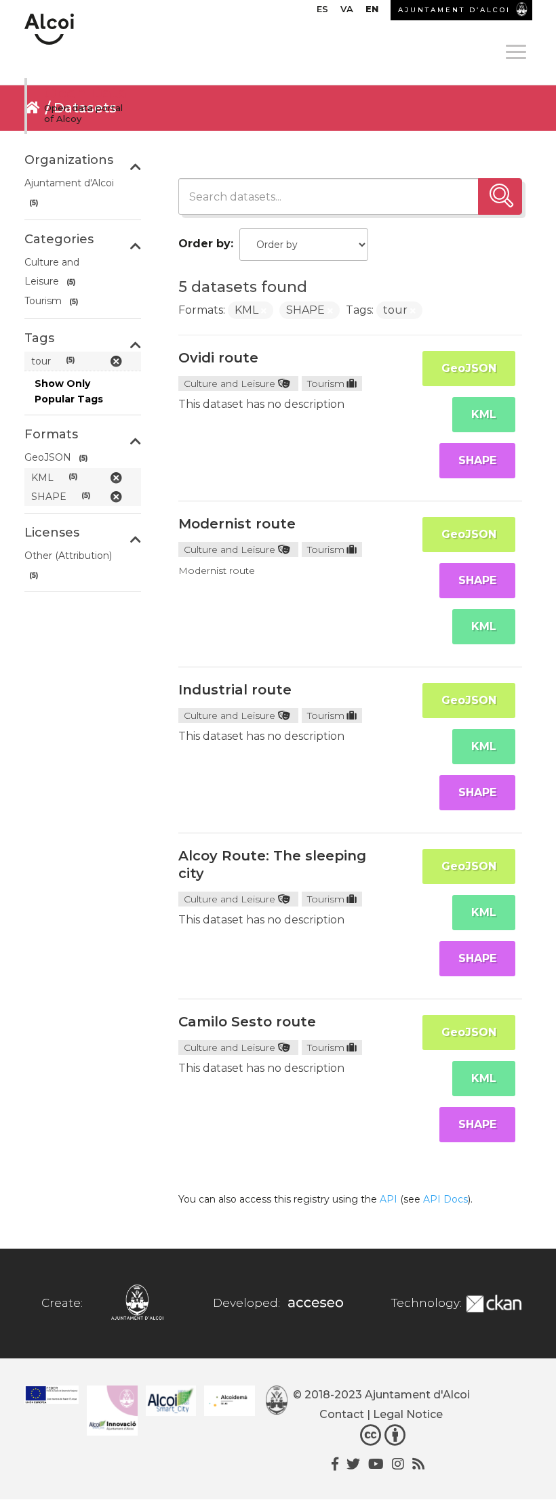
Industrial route (235, 690)
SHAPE (477, 460)
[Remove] (263, 311)
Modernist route (237, 524)
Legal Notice (408, 1414)
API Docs (445, 1199)
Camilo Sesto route (247, 1022)
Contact (341, 1414)
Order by (204, 243)
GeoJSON (468, 368)
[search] (500, 196)
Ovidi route (218, 358)
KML (483, 414)
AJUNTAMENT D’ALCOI (454, 9)
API (388, 1199)
